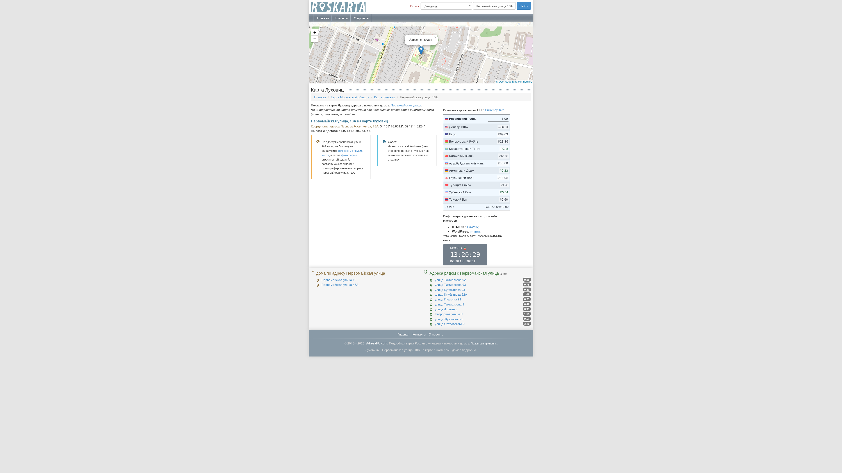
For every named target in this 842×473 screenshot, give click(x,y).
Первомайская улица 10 (338, 279)
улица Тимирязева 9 (449, 304)
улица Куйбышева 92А (451, 294)
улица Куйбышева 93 (450, 289)
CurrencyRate (494, 110)
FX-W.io (472, 227)
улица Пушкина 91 (448, 299)
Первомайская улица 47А (339, 284)
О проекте (361, 18)
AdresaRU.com (376, 343)
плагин (475, 231)
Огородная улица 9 (449, 314)
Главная (323, 18)
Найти (523, 6)
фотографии (349, 155)
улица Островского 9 (450, 323)
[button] (421, 50)
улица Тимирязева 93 (450, 284)
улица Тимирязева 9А (450, 279)
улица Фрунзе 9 (446, 309)
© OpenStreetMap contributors (514, 81)
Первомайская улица (406, 105)
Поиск (415, 6)
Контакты (341, 18)
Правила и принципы (484, 343)
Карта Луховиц (384, 97)
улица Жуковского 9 (449, 319)
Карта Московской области (350, 97)
